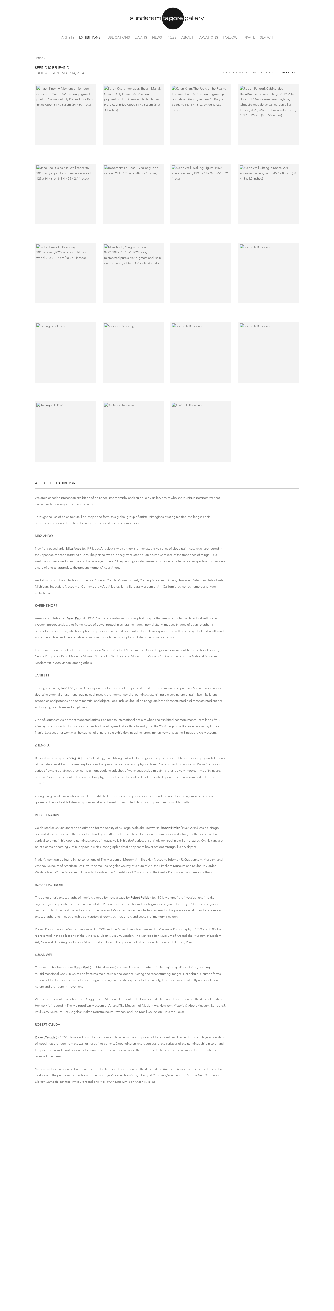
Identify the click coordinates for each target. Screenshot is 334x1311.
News (157, 37)
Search (266, 37)
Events (141, 37)
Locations (208, 37)
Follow (230, 37)
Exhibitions (89, 37)
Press (172, 37)
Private (248, 37)
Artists (67, 37)
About (187, 37)
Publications (117, 37)
